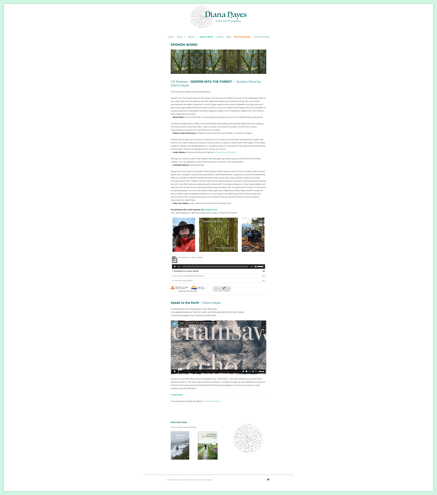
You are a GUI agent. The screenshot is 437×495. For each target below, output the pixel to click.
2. (188, 276)
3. (182, 281)
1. (185, 271)
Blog (228, 37)
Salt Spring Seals (261, 37)
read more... (178, 395)
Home (171, 37)
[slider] (261, 266)
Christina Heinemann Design (201, 480)
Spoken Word (206, 37)
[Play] (175, 266)
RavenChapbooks (242, 37)
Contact (219, 37)
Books (191, 37)
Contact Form (210, 210)
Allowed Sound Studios (225, 152)
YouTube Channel (211, 401)
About (180, 37)
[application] (218, 266)
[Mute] (256, 266)
